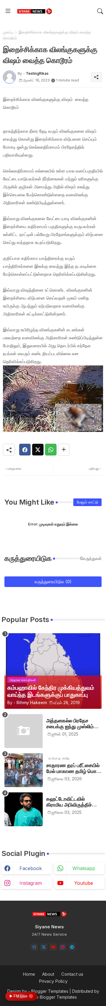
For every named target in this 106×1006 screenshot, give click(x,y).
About (48, 974)
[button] (100, 11)
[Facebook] (25, 449)
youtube (83, 883)
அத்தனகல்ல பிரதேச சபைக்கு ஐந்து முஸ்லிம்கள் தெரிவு (73, 724)
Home (29, 974)
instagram (30, 883)
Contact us (72, 974)
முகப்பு (8, 32)
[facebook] (34, 947)
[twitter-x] (43, 947)
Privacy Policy (53, 981)
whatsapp (83, 868)
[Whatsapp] (51, 449)
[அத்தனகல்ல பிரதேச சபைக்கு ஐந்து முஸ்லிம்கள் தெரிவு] (23, 731)
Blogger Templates (49, 991)
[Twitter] (38, 449)
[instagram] (62, 947)
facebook (30, 868)
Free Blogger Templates (53, 997)
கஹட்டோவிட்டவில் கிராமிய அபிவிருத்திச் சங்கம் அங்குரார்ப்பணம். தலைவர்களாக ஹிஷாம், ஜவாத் (71, 802)
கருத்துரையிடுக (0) (53, 581)
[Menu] (8, 11)
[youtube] (53, 947)
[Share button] (63, 449)
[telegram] (72, 947)
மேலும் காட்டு (87, 502)
